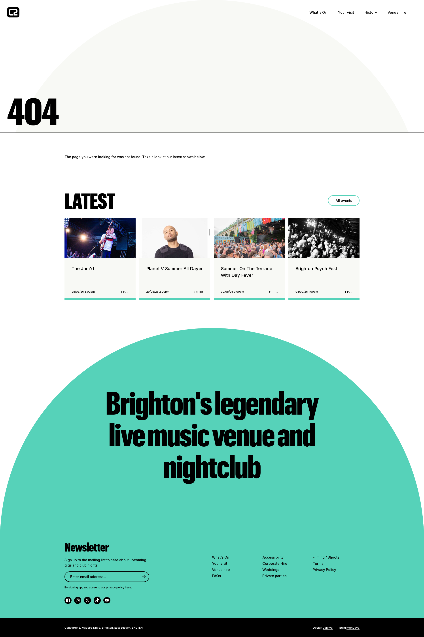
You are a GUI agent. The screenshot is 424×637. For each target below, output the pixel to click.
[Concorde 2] (13, 12)
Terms (318, 563)
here (128, 587)
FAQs (216, 576)
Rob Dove (353, 627)
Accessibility (273, 557)
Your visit (346, 12)
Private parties (274, 576)
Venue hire (397, 12)
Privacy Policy (324, 569)
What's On (318, 12)
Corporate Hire (274, 563)
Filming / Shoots (326, 557)
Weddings (270, 569)
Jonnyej (328, 627)
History (371, 12)
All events (343, 200)
